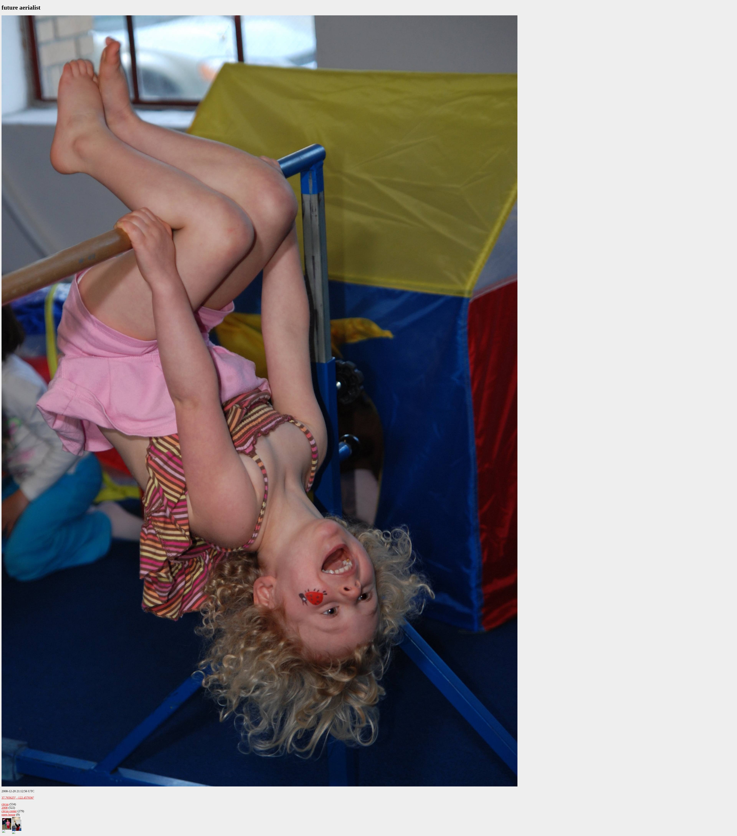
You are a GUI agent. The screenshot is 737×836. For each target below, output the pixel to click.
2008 (5, 807)
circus (5, 804)
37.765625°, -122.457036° (18, 797)
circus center (9, 811)
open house (8, 814)
